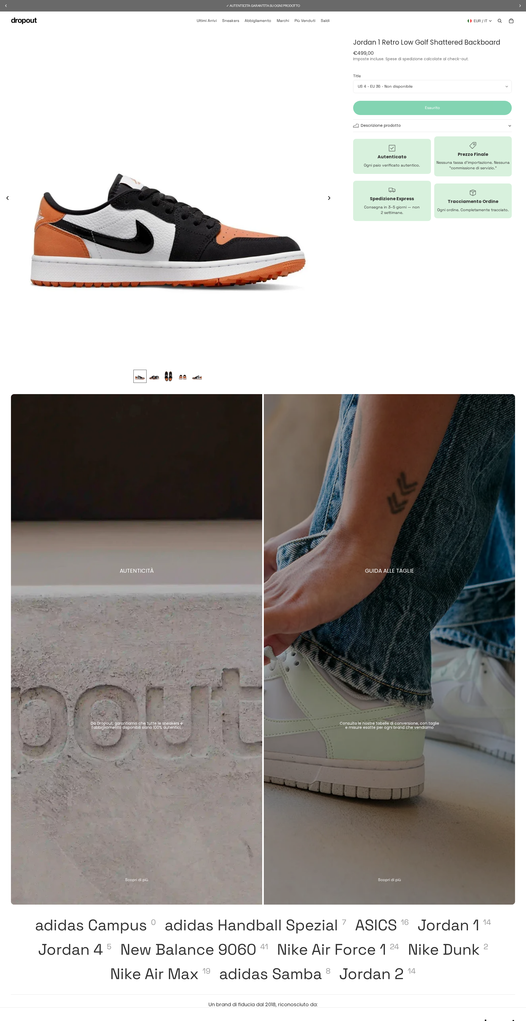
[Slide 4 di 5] (183, 376)
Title (357, 75)
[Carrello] (511, 21)
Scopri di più (136, 879)
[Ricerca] (500, 21)
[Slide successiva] (331, 199)
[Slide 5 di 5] (197, 376)
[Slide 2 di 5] (154, 376)
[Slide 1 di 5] (140, 376)
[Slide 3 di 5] (168, 376)
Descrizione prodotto (381, 125)
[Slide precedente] (6, 199)
